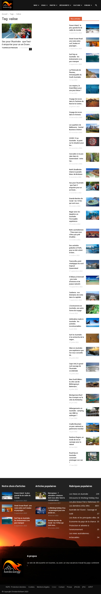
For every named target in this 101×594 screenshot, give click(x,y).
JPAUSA (77, 587)
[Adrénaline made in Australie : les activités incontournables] (92, 322)
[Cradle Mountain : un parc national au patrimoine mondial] (92, 427)
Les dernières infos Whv (79, 505)
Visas (43, 5)
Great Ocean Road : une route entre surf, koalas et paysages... (23, 508)
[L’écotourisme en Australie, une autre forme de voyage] (92, 309)
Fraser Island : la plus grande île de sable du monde (75, 27)
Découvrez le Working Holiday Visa (84, 498)
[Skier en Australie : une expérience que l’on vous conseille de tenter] (92, 351)
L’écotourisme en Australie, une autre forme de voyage (76, 308)
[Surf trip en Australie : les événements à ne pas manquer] (92, 57)
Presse (69, 587)
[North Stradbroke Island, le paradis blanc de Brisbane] (92, 172)
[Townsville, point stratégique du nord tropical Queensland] (92, 264)
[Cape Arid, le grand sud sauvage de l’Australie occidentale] (92, 367)
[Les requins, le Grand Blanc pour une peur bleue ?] (92, 89)
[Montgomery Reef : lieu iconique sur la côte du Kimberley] (92, 398)
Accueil (4, 14)
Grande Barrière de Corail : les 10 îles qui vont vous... (76, 201)
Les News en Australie (78, 494)
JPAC (84, 587)
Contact (61, 587)
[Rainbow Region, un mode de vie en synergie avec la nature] (92, 440)
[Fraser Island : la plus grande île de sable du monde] (92, 28)
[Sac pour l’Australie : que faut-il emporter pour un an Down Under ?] (17, 31)
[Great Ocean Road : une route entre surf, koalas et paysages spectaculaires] (92, 42)
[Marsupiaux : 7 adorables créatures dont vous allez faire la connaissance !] (41, 495)
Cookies (31, 587)
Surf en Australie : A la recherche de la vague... (76, 337)
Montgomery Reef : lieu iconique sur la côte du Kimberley (76, 397)
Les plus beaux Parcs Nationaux (82, 502)
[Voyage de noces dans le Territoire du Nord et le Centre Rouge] (92, 102)
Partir (52, 5)
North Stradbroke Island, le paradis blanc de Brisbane (75, 172)
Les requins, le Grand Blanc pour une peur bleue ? (75, 88)
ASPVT (90, 587)
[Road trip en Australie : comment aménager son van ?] (92, 456)
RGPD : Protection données (16, 587)
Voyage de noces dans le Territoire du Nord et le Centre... (76, 101)
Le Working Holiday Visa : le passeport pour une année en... (56, 510)
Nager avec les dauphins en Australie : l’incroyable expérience (74, 216)
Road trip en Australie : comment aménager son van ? (76, 457)
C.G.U (54, 587)
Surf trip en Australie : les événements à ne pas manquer (22, 520)
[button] (96, 5)
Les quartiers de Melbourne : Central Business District (76, 127)
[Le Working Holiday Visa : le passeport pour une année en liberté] (41, 510)
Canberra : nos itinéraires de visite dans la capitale (76, 295)
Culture (76, 5)
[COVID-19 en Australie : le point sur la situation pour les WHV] (92, 141)
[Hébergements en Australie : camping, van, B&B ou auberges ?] (92, 411)
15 (30, 49)
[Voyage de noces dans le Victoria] (92, 115)
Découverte (64, 5)
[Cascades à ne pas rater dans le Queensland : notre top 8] (92, 157)
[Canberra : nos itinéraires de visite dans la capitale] (92, 295)
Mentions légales (43, 587)
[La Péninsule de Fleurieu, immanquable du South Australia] (92, 73)
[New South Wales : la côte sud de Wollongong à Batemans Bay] (92, 382)
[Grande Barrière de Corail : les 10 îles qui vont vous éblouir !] (92, 201)
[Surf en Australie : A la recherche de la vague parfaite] (92, 338)
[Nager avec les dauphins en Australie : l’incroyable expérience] (92, 215)
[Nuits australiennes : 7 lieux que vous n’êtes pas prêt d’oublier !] (92, 233)
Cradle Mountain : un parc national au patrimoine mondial (76, 426)
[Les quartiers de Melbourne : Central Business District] (92, 128)
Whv (35, 5)
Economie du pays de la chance (82, 521)
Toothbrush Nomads (10, 48)
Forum (87, 5)
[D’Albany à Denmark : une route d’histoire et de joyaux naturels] (92, 280)
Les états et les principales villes (82, 517)
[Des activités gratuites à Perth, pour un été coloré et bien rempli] (92, 248)
